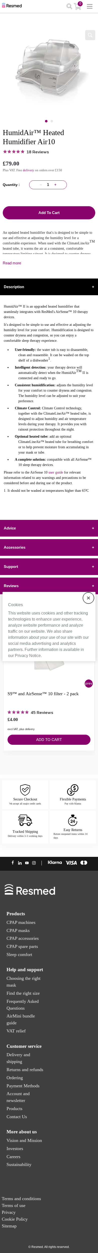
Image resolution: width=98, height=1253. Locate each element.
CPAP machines (21, 922)
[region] (49, 626)
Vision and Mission (24, 1140)
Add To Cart (49, 212)
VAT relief (16, 1030)
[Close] (88, 597)
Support (49, 566)
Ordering (15, 1077)
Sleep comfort (19, 954)
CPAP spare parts (22, 946)
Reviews (49, 586)
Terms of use (13, 1205)
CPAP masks (18, 930)
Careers (13, 1156)
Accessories (49, 547)
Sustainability (19, 1164)
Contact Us (17, 1116)
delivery (28, 170)
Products (14, 1108)
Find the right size (23, 993)
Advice (49, 528)
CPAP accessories (23, 938)
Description (49, 287)
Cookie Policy (15, 1219)
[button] (89, 683)
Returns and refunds (25, 1069)
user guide (55, 472)
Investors (15, 1148)
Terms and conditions (21, 1198)
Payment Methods (23, 1085)
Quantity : (12, 185)
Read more (12, 263)
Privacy (9, 1212)
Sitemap (9, 1225)
